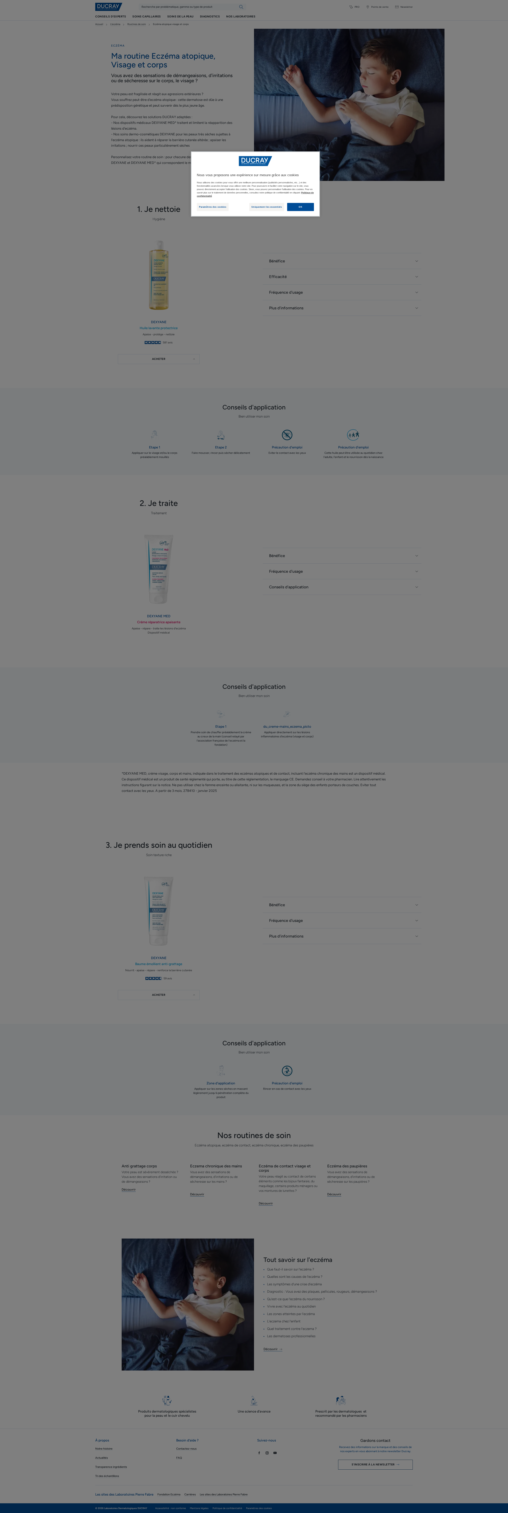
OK (300, 207)
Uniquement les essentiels (266, 207)
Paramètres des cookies (212, 207)
